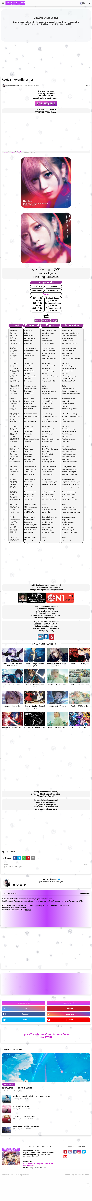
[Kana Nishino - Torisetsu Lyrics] (6, 1119)
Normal (46, 320)
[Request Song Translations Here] (46, 105)
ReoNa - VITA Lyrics (79, 727)
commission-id (68, 1003)
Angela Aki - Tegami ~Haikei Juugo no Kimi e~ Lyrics (31, 1096)
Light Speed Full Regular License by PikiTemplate (38, 1164)
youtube (70, 1020)
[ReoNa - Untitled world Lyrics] (34, 676)
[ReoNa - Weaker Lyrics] (57, 676)
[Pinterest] (28, 858)
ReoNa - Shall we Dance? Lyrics (35, 707)
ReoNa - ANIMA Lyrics (57, 706)
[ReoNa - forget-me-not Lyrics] (34, 655)
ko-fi (25, 1008)
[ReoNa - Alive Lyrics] (12, 676)
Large (54, 320)
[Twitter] (19, 858)
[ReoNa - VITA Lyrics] (79, 719)
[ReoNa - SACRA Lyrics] (79, 697)
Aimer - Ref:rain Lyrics (21, 1106)
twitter (25, 1020)
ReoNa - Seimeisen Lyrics (12, 727)
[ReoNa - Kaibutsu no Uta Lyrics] (57, 655)
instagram (70, 1014)
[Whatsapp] (24, 858)
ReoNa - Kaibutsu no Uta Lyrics (57, 664)
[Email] (33, 858)
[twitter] (17, 885)
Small (38, 320)
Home (5, 152)
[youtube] (21, 885)
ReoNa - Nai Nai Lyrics (80, 663)
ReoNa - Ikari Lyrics (12, 706)
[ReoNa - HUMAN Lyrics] (57, 719)
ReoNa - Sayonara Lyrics (79, 685)
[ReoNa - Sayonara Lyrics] (79, 676)
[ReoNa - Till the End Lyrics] (34, 719)
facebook (25, 1014)
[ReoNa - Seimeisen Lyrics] (12, 719)
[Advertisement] (46, 58)
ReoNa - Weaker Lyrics (57, 685)
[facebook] (14, 885)
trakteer (70, 1008)
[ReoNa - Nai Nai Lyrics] (79, 655)
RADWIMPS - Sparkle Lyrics (17, 1087)
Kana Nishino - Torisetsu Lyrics (24, 1116)
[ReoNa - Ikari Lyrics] (12, 697)
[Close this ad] (88, 1185)
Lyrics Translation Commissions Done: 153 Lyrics (46, 1035)
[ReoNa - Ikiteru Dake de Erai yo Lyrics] (12, 655)
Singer (12, 152)
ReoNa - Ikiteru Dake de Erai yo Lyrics (12, 664)
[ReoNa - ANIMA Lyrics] (57, 697)
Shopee (28, 910)
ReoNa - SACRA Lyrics (79, 706)
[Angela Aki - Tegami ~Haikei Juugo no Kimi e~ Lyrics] (6, 1099)
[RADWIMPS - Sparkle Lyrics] (46, 1067)
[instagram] (25, 885)
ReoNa (19, 152)
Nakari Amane (50, 879)
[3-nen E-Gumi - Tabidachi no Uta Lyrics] (6, 1129)
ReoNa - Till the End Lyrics (34, 727)
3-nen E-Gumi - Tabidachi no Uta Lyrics (26, 1126)
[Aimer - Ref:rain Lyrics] (6, 1109)
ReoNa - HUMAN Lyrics (57, 727)
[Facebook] (15, 858)
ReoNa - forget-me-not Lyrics (35, 664)
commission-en (24, 1003)
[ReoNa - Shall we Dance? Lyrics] (34, 697)
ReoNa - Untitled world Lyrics (35, 686)
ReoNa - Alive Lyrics (12, 685)
